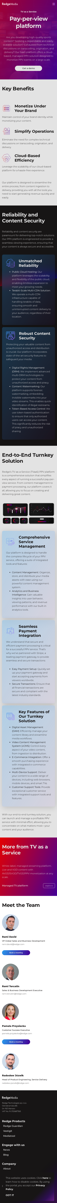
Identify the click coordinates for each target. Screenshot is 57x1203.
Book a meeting (16, 953)
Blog (6, 1154)
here (45, 1178)
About (7, 1168)
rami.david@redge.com (13, 944)
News (6, 1149)
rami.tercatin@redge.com (14, 994)
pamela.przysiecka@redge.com (17, 1033)
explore (49, 886)
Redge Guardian (13, 1126)
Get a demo (28, 68)
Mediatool (9, 1136)
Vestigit (7, 1131)
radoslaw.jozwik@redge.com (15, 1083)
